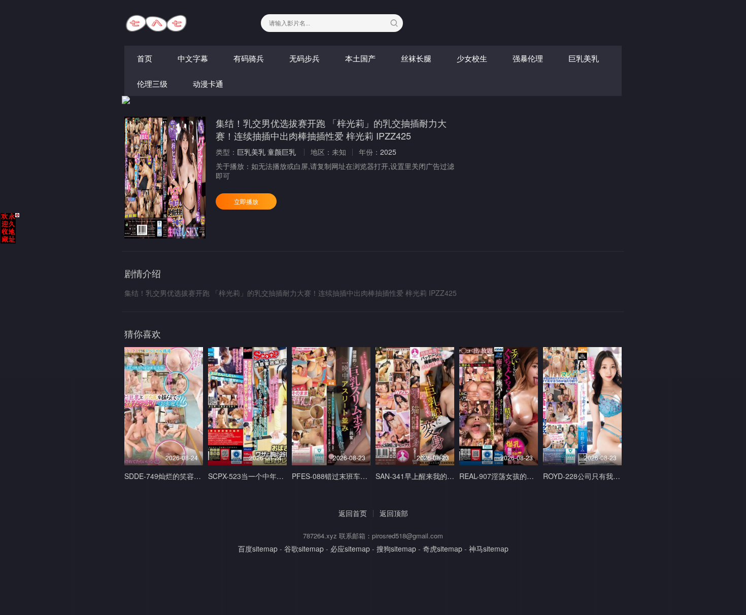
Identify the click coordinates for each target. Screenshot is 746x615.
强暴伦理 (528, 58)
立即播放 (246, 201)
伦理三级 (152, 83)
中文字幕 (193, 58)
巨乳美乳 (583, 58)
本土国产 (360, 58)
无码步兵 (304, 58)
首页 (144, 58)
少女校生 (472, 58)
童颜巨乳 (281, 152)
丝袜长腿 (416, 58)
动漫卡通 (208, 83)
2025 (388, 152)
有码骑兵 (248, 58)
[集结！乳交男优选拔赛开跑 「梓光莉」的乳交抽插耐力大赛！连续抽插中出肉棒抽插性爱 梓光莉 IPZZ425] (165, 177)
